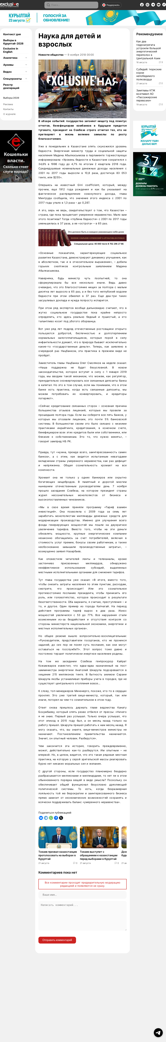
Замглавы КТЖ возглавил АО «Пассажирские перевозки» (146, 95)
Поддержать (113, 5)
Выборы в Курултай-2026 (13, 42)
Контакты (8, 109)
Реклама (8, 104)
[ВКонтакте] (41, 818)
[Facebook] (142, 5)
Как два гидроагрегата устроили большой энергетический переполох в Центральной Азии (148, 50)
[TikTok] (164, 5)
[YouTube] (158, 5)
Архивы (8, 64)
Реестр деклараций (11, 86)
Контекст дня (12, 34)
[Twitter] (61, 818)
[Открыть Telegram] (158, 1032)
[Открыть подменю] (26, 57)
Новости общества (50, 54)
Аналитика (10, 57)
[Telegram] (153, 5)
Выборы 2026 (11, 97)
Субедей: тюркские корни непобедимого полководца (148, 74)
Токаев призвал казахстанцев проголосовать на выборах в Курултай (57, 855)
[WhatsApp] (51, 818)
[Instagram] (147, 5)
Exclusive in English (10, 50)
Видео (7, 71)
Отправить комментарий (57, 940)
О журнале (9, 114)
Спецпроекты (12, 78)
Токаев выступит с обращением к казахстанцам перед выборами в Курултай (98, 855)
